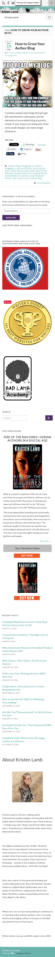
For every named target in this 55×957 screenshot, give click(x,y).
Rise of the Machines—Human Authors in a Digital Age (27, 438)
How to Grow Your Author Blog (30, 46)
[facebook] (8, 2)
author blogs (14, 166)
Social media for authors (16, 175)
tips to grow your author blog (27, 178)
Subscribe (11, 217)
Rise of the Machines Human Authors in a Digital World (26, 172)
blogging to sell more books (18, 168)
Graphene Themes (23, 953)
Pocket (42, 144)
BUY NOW (27, 555)
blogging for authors (32, 166)
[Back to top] (48, 950)
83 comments (43, 183)
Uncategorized (11, 55)
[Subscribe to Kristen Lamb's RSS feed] (3, 2)
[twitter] (13, 2)
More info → (46, 541)
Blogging (23, 53)
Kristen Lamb (12, 17)
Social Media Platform (37, 53)
